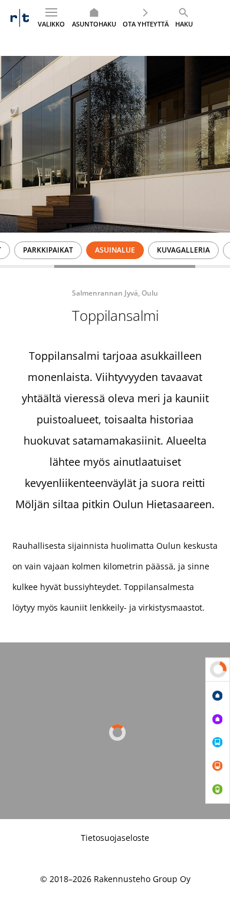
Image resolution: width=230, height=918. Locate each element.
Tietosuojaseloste (115, 837)
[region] (115, 250)
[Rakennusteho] (20, 17)
